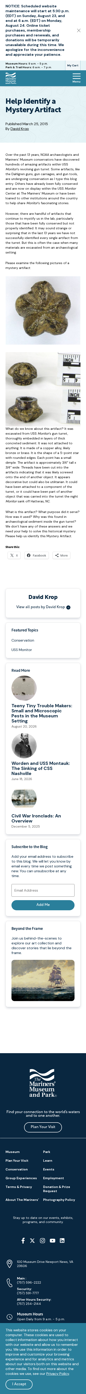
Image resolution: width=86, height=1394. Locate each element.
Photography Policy (59, 1200)
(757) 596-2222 (29, 1280)
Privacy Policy (57, 1373)
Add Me (43, 905)
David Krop (20, 128)
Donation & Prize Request (56, 1189)
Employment (53, 1178)
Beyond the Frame (27, 929)
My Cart (72, 65)
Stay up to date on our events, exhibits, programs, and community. (43, 1220)
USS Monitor (21, 649)
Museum (13, 1152)
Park (46, 1152)
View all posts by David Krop (40, 607)
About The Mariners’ (22, 1200)
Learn (47, 1160)
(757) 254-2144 (34, 1301)
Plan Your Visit (43, 1127)
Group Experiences (21, 1178)
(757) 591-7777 (28, 1291)
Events (48, 1169)
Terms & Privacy (19, 1187)
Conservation (22, 640)
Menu (76, 81)
